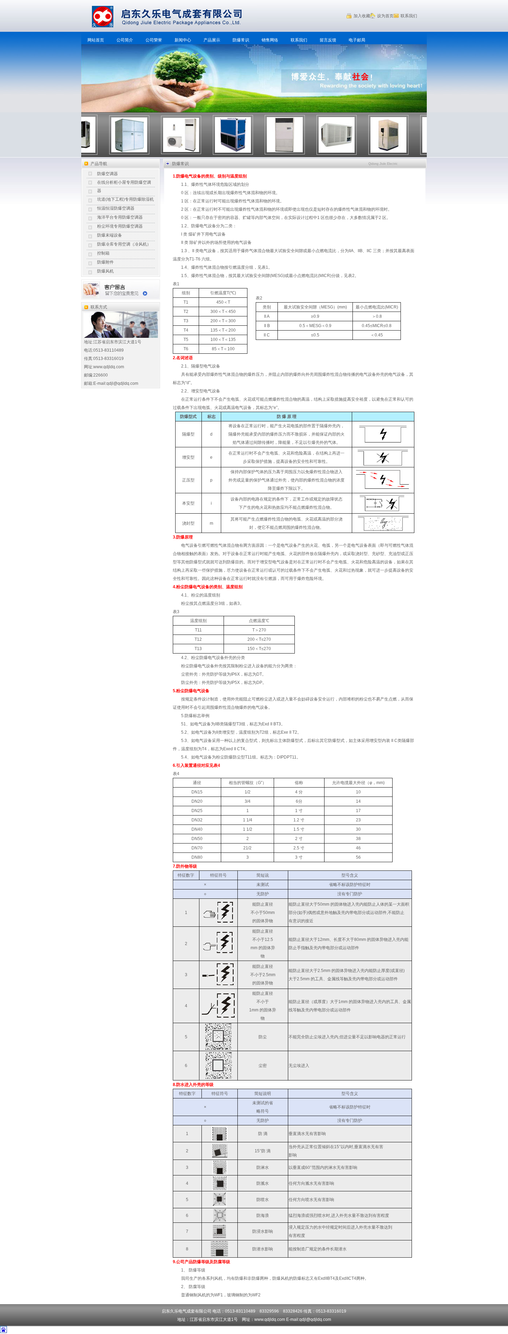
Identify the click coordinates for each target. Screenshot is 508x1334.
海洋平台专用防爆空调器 (120, 217)
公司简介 (124, 40)
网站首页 (95, 40)
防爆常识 (241, 40)
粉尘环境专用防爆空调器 (120, 226)
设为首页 (385, 15)
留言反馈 (328, 40)
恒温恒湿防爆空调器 (115, 208)
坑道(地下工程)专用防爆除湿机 (125, 199)
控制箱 (103, 253)
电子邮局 (357, 40)
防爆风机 (105, 271)
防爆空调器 (107, 173)
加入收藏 (362, 15)
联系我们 (409, 15)
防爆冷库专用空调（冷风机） (124, 244)
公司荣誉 (153, 40)
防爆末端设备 (109, 235)
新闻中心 (183, 40)
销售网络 (270, 40)
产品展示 (212, 40)
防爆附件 (105, 262)
